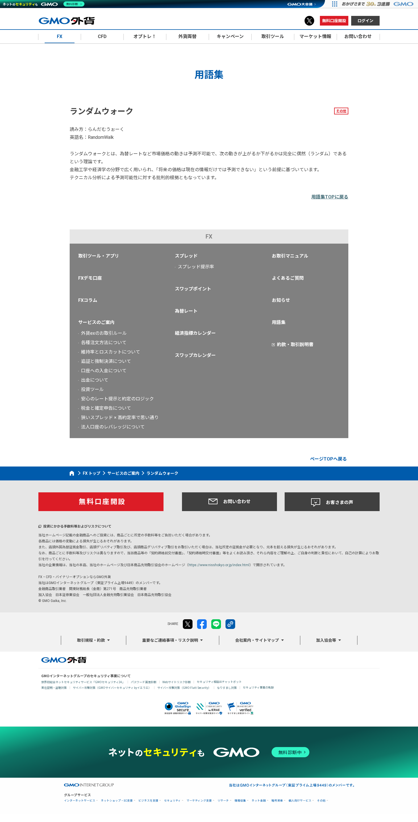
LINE (216, 624)
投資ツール (92, 389)
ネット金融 (259, 800)
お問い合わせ (237, 501)
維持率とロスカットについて (110, 352)
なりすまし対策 (227, 687)
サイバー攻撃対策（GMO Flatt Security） (184, 687)
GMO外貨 (63, 660)
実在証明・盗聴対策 (54, 687)
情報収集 (240, 800)
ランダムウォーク (162, 473)
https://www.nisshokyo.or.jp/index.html (219, 565)
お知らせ (281, 300)
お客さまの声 (339, 502)
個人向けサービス (300, 800)
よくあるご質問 (288, 278)
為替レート (186, 311)
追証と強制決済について (106, 361)
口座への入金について (104, 370)
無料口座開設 (334, 20)
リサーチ (223, 800)
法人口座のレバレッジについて (113, 427)
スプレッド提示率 (196, 266)
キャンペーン (230, 36)
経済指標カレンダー (195, 333)
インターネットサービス (79, 800)
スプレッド (186, 256)
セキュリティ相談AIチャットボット (219, 681)
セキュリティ (172, 800)
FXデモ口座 (90, 278)
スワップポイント (193, 289)
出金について (94, 380)
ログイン (365, 20)
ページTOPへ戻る (328, 459)
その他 (341, 111)
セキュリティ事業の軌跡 (258, 687)
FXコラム (87, 300)
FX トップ (91, 473)
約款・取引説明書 (295, 344)
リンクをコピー (230, 624)
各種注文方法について (104, 342)
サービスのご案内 (96, 322)
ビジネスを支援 (148, 800)
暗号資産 (277, 800)
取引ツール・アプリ (98, 256)
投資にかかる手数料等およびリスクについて (77, 526)
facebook (202, 624)
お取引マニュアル (290, 256)
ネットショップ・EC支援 (117, 800)
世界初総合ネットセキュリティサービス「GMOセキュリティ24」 (83, 682)
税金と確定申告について (106, 408)
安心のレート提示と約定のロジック (117, 398)
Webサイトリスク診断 (176, 682)
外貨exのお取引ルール (104, 333)
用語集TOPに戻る (329, 197)
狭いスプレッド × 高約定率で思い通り (120, 417)
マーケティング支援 (199, 800)
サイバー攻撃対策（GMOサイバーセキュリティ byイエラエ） (112, 687)
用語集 (278, 322)
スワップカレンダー (195, 355)
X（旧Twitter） (309, 21)
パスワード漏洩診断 (143, 682)
